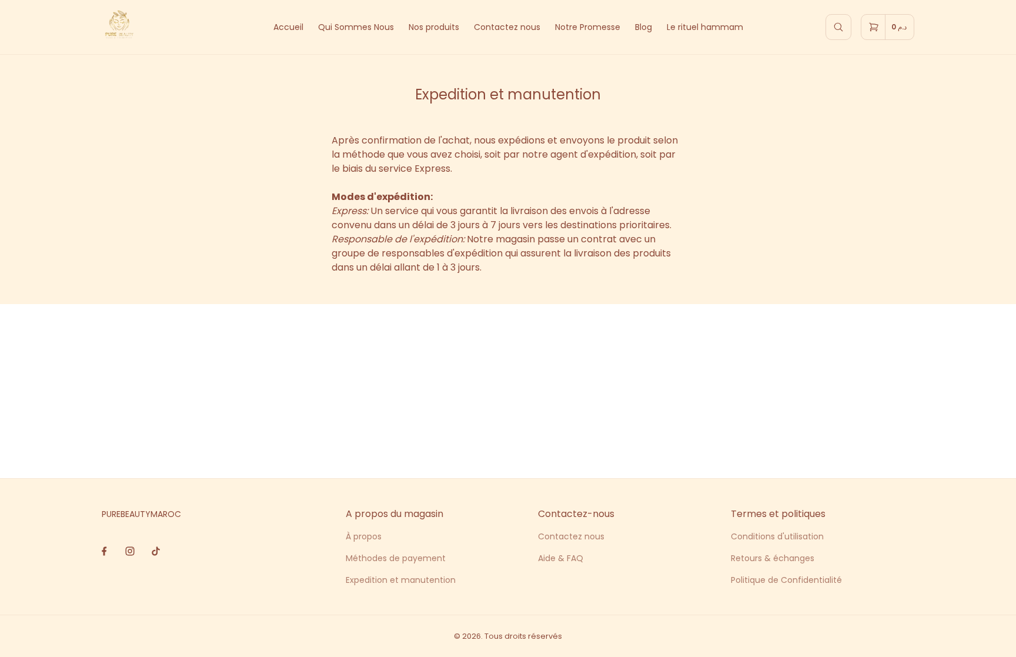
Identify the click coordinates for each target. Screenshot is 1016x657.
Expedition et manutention (401, 580)
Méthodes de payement (396, 558)
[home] (119, 27)
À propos (364, 536)
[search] (838, 27)
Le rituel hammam (705, 27)
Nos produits (434, 27)
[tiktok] (156, 551)
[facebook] (104, 551)
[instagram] (130, 551)
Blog (643, 27)
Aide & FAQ (560, 558)
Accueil (288, 27)
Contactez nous (507, 27)
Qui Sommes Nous (356, 27)
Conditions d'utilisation (777, 536)
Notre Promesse (587, 27)
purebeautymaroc (141, 514)
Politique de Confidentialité (786, 580)
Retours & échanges (772, 558)
